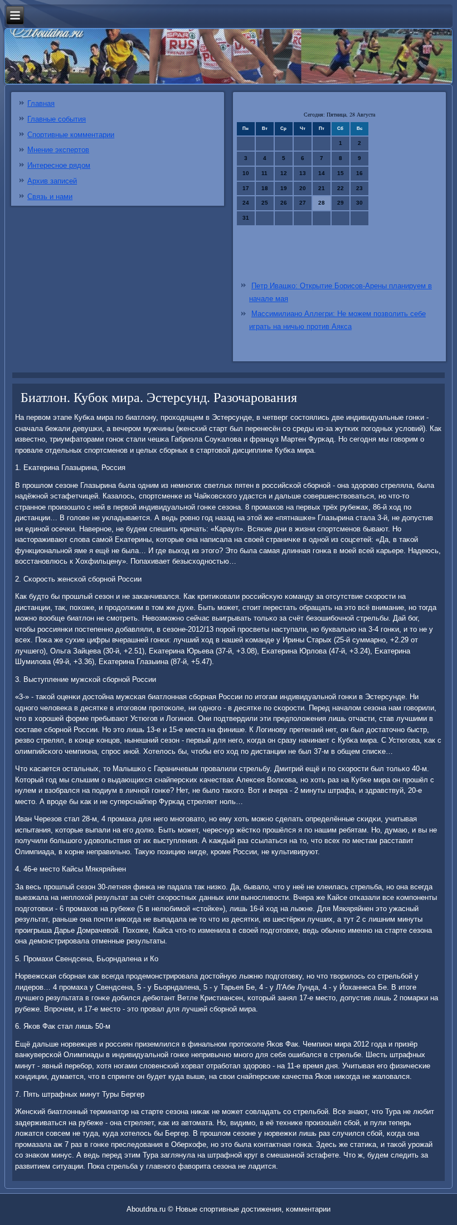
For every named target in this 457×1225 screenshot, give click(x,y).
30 (359, 203)
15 (340, 173)
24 (245, 203)
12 (283, 173)
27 (302, 203)
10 (245, 173)
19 (283, 188)
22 (340, 188)
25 (264, 203)
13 (302, 173)
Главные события (56, 119)
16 (359, 173)
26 (283, 203)
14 (321, 173)
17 (245, 188)
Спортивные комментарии (70, 134)
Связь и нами (49, 196)
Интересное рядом (58, 165)
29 (340, 203)
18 (264, 188)
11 (264, 173)
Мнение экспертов (58, 150)
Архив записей (52, 181)
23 (359, 188)
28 (321, 203)
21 (321, 188)
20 (302, 188)
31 (245, 218)
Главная (41, 103)
